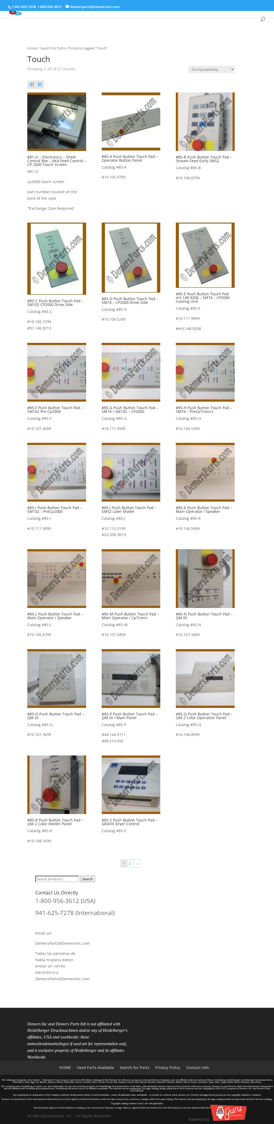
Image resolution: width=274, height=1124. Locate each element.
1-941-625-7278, (24, 6)
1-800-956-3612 (49, 6)
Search (87, 879)
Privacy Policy (167, 1067)
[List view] (40, 84)
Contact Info (197, 1067)
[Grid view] (31, 84)
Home (32, 48)
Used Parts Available (95, 1067)
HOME (65, 1067)
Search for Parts (52, 48)
